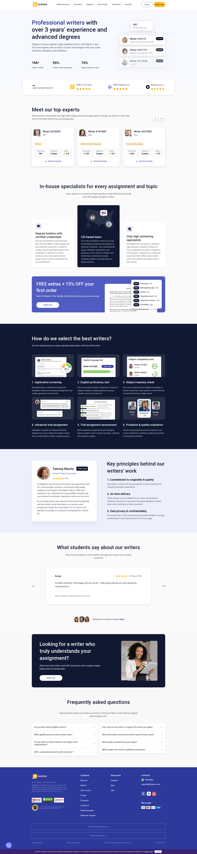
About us (84, 780)
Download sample (54, 161)
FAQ (112, 790)
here (122, 619)
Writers (83, 785)
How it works (85, 790)
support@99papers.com (150, 784)
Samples (114, 780)
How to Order (102, 4)
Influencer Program (88, 815)
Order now (159, 5)
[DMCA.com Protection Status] (48, 800)
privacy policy (148, 851)
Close (158, 851)
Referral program (87, 810)
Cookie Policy (160, 843)
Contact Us (84, 805)
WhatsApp (149, 780)
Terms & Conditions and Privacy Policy (117, 843)
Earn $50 (128, 4)
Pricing (83, 795)
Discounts (84, 800)
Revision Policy (37, 843)
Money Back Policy (73, 843)
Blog (112, 785)
